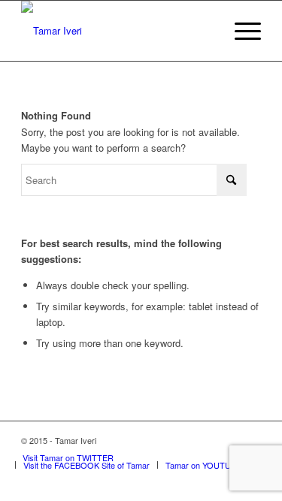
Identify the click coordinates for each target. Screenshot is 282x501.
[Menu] (240, 31)
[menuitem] (240, 31)
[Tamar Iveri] (117, 31)
